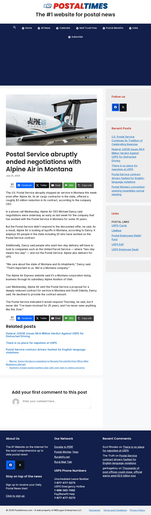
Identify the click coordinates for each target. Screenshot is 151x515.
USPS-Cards (119, 225)
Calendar (64, 28)
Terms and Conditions (115, 510)
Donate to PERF (63, 446)
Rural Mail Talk (63, 462)
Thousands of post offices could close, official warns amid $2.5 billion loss (122, 472)
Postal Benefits (114, 28)
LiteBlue (116, 230)
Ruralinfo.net (62, 457)
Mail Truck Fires (88, 28)
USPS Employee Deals (125, 249)
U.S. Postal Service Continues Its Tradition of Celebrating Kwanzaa (127, 140)
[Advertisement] (75, 63)
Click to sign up (15, 495)
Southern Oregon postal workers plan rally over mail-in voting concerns (47, 367)
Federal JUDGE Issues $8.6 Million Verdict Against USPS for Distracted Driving (45, 335)
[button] (14, 28)
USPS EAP (118, 244)
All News (45, 28)
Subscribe (77, 36)
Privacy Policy (137, 510)
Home (28, 28)
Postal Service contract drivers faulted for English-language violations (45, 351)
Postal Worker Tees (66, 452)
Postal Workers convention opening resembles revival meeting (128, 190)
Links (135, 28)
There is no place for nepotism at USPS (31, 342)
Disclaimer (94, 510)
